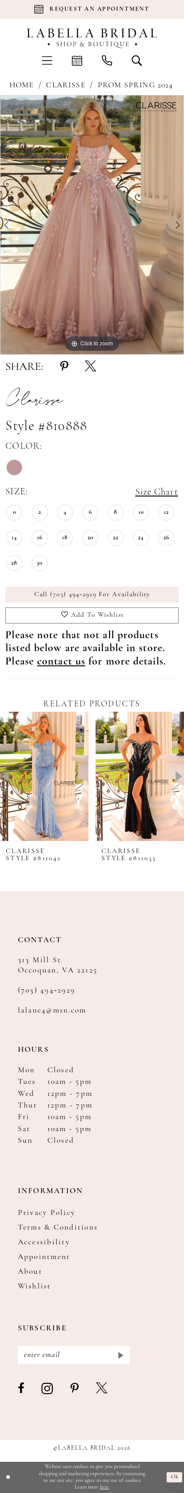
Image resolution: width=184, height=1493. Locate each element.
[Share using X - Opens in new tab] (90, 367)
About (30, 1272)
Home (21, 85)
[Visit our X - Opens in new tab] (102, 1388)
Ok (175, 1477)
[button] (47, 60)
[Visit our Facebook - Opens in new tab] (21, 1389)
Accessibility (44, 1242)
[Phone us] (107, 60)
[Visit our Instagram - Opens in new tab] (48, 1389)
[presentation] (44, 776)
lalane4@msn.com (52, 1010)
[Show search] (137, 60)
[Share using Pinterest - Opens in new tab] (64, 367)
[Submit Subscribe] (120, 1355)
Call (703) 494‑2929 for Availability (92, 594)
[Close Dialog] (8, 1477)
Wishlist (34, 1286)
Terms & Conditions (58, 1227)
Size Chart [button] (156, 492)
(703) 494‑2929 (46, 990)
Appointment (44, 1257)
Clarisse (65, 85)
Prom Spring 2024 (135, 85)
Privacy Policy (47, 1213)
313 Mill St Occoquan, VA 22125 (58, 965)
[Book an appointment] (77, 60)
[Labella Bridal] (92, 38)
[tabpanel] (92, 224)
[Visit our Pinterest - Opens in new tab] (75, 1389)
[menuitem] (47, 60)
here (104, 1487)
